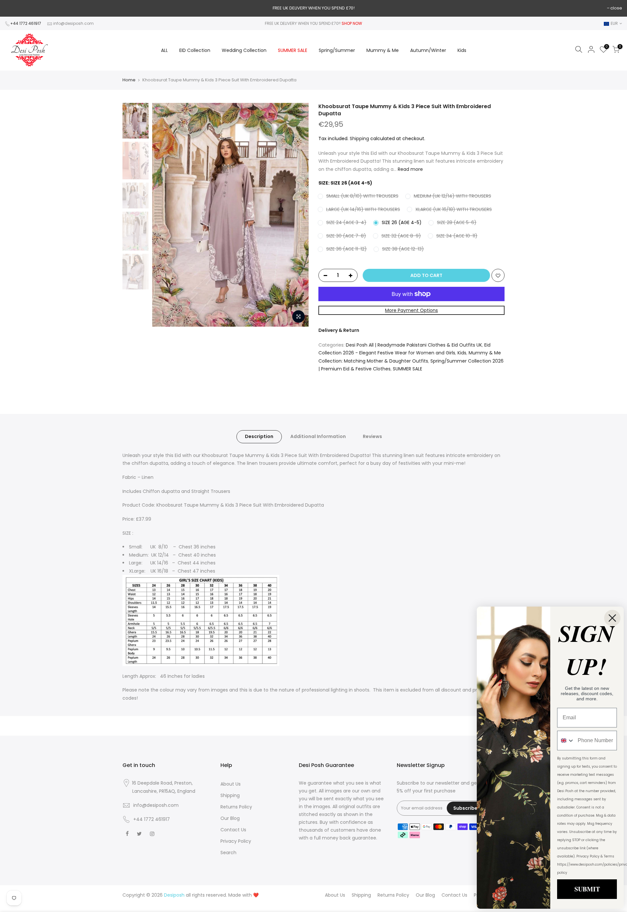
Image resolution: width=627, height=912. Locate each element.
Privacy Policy (235, 841)
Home (129, 80)
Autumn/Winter (428, 50)
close (616, 8)
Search (228, 852)
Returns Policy (236, 807)
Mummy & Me (382, 50)
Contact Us (233, 829)
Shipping (359, 138)
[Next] (297, 214)
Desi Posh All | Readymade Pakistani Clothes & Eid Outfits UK (414, 345)
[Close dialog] (612, 618)
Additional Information (318, 436)
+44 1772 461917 (25, 23)
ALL (164, 50)
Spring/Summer (337, 50)
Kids (462, 50)
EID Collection (194, 50)
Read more (409, 169)
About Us (230, 784)
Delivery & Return (338, 330)
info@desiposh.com (73, 23)
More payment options (411, 310)
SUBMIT (587, 889)
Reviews (372, 436)
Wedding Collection (244, 50)
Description (259, 436)
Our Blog (230, 818)
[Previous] (163, 214)
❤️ (256, 895)
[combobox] (565, 740)
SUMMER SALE (292, 50)
